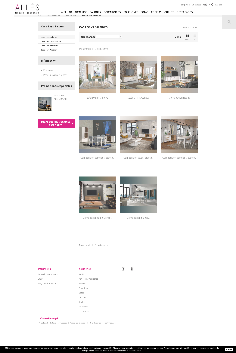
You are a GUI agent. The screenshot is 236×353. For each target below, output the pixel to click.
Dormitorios (112, 12)
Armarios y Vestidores (88, 279)
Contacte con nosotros (48, 274)
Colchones (130, 12)
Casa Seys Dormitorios (51, 41)
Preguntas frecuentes (55, 75)
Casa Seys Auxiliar (49, 50)
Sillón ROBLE (59, 96)
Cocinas (156, 12)
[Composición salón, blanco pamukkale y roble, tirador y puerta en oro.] (138, 134)
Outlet (169, 12)
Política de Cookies (77, 323)
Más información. (134, 350)
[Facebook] (211, 4)
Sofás (144, 12)
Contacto (196, 4)
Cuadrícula (187, 39)
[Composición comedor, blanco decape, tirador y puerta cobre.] (97, 134)
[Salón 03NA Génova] (97, 74)
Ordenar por (88, 36)
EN (220, 4)
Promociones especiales (56, 85)
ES (216, 4)
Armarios (81, 12)
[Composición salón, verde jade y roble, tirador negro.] (97, 194)
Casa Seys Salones (49, 37)
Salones (95, 12)
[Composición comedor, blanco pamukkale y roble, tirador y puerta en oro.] (179, 134)
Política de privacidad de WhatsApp (101, 323)
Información (48, 60)
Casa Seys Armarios (49, 46)
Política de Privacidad (58, 323)
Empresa (185, 4)
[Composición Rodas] (179, 74)
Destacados (185, 12)
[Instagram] (205, 4)
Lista (194, 39)
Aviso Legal (43, 323)
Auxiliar (66, 12)
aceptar (229, 349)
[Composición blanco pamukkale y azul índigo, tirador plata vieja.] (138, 194)
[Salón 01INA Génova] (138, 74)
